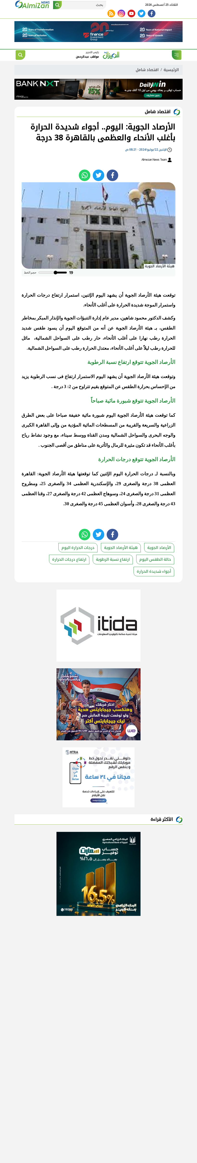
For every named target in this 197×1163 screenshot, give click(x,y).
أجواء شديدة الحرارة (154, 571)
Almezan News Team (154, 159)
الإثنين (88, 295)
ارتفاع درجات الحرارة (42, 295)
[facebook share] (112, 175)
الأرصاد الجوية (159, 547)
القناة (92, 435)
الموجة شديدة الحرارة (137, 304)
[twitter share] (98, 175)
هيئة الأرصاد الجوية (143, 295)
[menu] (176, 55)
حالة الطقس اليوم (155, 559)
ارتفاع (70, 376)
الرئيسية (171, 69)
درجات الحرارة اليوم (133, 473)
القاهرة (42, 424)
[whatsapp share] (84, 175)
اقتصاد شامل (147, 69)
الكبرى (28, 424)
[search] (20, 55)
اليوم (100, 295)
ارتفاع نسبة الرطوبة (113, 559)
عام (105, 317)
